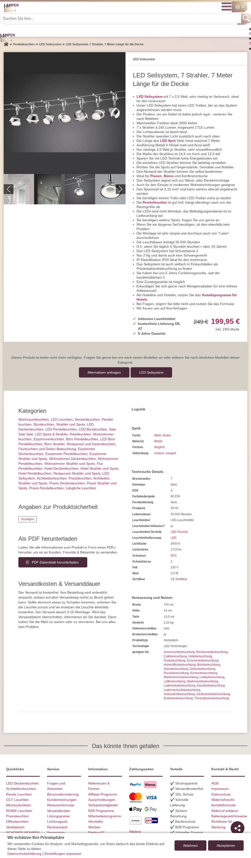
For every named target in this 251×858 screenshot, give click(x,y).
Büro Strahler (54, 444)
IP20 (174, 555)
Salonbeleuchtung (176, 669)
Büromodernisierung (63, 794)
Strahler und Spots (70, 424)
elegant (171, 453)
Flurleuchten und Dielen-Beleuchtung (47, 449)
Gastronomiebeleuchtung (213, 694)
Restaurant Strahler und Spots (76, 473)
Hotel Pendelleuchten (34, 473)
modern (159, 453)
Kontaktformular (223, 805)
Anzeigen (27, 519)
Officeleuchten (17, 821)
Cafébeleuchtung (175, 656)
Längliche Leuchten (81, 488)
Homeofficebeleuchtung (180, 664)
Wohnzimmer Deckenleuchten (72, 459)
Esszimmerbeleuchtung (202, 660)
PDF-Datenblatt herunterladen (55, 562)
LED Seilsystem (150, 96)
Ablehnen (190, 845)
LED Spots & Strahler (51, 434)
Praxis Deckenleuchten (67, 483)
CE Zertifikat (179, 579)
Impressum (220, 789)
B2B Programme (101, 811)
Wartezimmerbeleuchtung (181, 677)
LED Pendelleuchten (61, 429)
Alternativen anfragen (104, 372)
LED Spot (168, 141)
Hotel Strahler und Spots (99, 468)
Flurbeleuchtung (175, 660)
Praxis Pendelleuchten (46, 488)
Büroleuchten (44, 424)
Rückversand (57, 827)
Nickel (167, 435)
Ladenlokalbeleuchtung (179, 685)
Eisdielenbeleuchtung (178, 698)
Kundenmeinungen (61, 800)
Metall (158, 441)
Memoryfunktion (18, 805)
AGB (214, 783)
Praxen (156, 176)
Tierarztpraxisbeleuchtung (211, 698)
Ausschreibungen (101, 800)
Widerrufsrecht (222, 800)
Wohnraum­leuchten (33, 419)
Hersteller (95, 821)
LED (173, 537)
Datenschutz (221, 794)
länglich (159, 447)
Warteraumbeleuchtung (202, 681)
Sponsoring (56, 832)
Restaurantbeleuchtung (212, 652)
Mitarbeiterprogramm (104, 816)
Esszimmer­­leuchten (49, 439)
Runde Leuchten (19, 794)
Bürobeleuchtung (208, 664)
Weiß (157, 435)
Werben (94, 827)
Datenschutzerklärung (24, 854)
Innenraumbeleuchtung (179, 652)
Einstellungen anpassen (62, 854)
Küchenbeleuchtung (203, 673)
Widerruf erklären (224, 811)
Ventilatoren (15, 827)
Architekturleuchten (21, 789)
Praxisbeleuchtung (176, 673)
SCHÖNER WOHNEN (22, 832)
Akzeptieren (226, 845)
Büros (169, 176)
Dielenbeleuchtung (202, 669)
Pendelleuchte (155, 202)
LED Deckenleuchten (22, 783)
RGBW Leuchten (19, 811)
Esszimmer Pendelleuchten (66, 454)
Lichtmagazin (57, 821)
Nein (174, 484)
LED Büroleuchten (93, 429)
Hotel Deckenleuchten (61, 468)
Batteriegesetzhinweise (229, 816)
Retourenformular (61, 805)
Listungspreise (58, 816)
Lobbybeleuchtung (212, 677)
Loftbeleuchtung (174, 681)
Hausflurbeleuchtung (211, 685)
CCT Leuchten (17, 800)
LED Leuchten (62, 419)
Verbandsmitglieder (103, 805)
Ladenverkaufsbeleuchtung (182, 690)
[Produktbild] (65, 113)
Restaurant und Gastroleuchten (91, 444)
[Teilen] (237, 828)
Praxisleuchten (80, 478)
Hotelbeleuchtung (200, 656)
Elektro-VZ (96, 832)
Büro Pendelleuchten (82, 439)
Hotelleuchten (80, 434)
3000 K (175, 543)
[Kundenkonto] (250, 29)
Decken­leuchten (87, 419)
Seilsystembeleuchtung (179, 694)
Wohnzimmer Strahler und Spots (69, 464)
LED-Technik (179, 532)
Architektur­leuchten (52, 478)
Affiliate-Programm (102, 794)
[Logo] (11, 11)
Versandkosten (58, 811)
